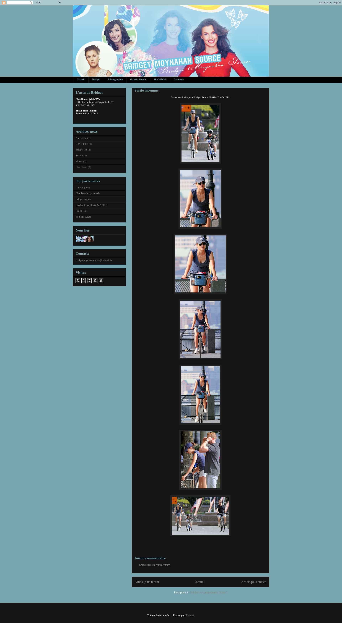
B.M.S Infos (82, 144)
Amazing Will (83, 187)
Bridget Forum (83, 199)
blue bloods (81, 167)
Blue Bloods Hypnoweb (88, 193)
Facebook (179, 79)
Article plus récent (146, 582)
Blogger (189, 615)
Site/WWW (160, 79)
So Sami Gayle (83, 217)
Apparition (81, 138)
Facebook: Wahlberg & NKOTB (92, 205)
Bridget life (81, 149)
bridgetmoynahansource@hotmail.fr (94, 260)
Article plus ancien (253, 582)
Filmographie (115, 79)
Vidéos (79, 161)
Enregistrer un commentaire (154, 564)
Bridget (96, 79)
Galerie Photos (138, 79)
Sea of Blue (81, 211)
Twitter (79, 155)
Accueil (81, 79)
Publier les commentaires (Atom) (208, 592)
